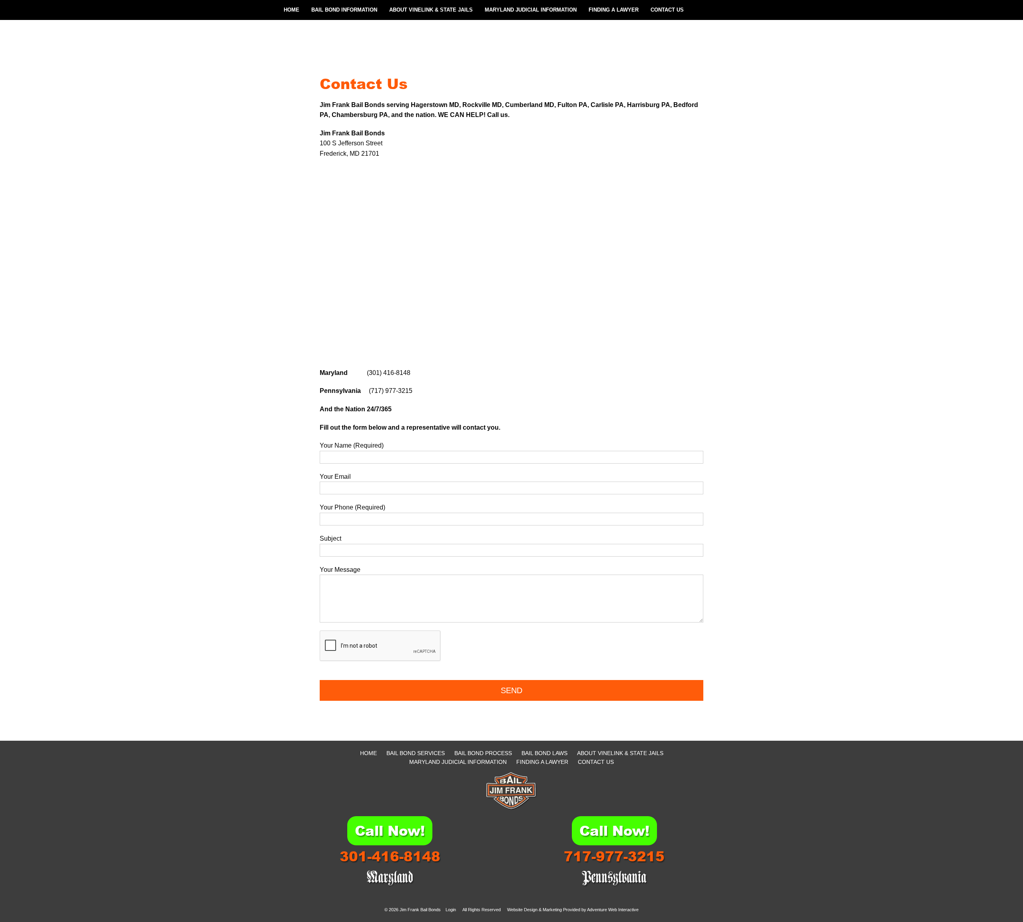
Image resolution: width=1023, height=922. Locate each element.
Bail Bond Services (415, 753)
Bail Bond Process (483, 753)
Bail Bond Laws (544, 753)
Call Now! (390, 830)
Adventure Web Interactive (613, 909)
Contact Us (667, 10)
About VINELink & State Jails (431, 10)
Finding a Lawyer (614, 10)
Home (291, 10)
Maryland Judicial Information (531, 10)
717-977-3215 (614, 856)
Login (451, 909)
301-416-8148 (390, 856)
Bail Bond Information (344, 10)
